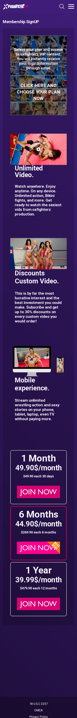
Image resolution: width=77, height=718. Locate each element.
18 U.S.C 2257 (39, 704)
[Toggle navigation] (71, 6)
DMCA (38, 710)
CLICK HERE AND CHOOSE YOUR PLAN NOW (38, 92)
